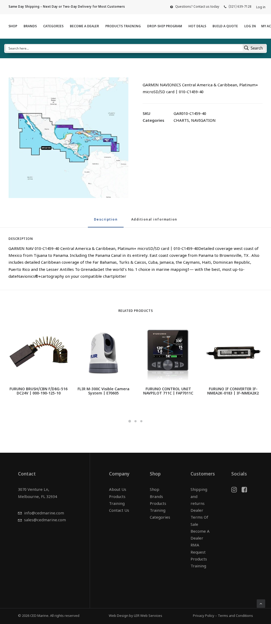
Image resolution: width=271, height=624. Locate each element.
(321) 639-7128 (240, 7)
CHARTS (181, 120)
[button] (68, 137)
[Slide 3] (141, 421)
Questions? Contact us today (197, 7)
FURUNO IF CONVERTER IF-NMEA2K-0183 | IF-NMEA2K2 (233, 391)
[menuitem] (194, 7)
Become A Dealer (84, 26)
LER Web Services (148, 616)
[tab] (154, 222)
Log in (260, 7)
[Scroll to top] (261, 603)
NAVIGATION (203, 120)
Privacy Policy (203, 616)
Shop (12, 26)
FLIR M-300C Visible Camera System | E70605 (103, 391)
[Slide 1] (130, 421)
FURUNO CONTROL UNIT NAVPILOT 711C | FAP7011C (168, 391)
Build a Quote (225, 26)
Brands (30, 26)
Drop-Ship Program (164, 26)
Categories (53, 26)
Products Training (123, 26)
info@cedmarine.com (44, 513)
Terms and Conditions (235, 616)
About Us (117, 489)
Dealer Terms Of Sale (199, 517)
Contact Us (119, 510)
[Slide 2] (135, 421)
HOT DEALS (197, 26)
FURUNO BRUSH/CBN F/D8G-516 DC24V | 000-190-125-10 (38, 391)
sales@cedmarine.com (45, 520)
